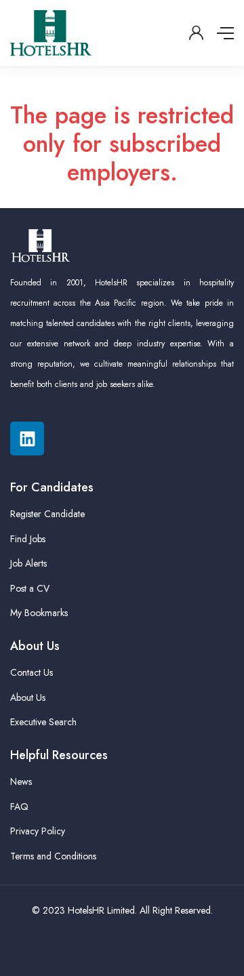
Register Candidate (47, 514)
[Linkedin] (27, 438)
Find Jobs (27, 539)
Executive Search (43, 722)
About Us (27, 697)
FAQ (19, 806)
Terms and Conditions (53, 856)
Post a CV (29, 588)
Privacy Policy (37, 831)
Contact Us (31, 672)
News (21, 781)
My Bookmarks (39, 612)
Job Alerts (28, 563)
